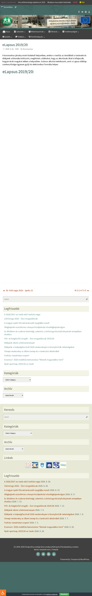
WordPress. (85, 559)
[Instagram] (85, 12)
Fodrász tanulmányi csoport (16, 355)
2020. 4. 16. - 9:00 (12, 49)
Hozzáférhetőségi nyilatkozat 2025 (31, 2)
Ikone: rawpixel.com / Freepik (46, 549)
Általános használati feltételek (59, 2)
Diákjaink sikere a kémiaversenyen (19, 342)
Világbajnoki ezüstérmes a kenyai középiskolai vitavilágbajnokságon (34, 327)
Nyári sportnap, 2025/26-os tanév (19, 363)
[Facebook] (79, 12)
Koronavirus (28, 49)
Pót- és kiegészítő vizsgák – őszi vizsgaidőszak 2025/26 (29, 338)
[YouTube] (82, 12)
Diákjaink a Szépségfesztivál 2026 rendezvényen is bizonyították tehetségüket (39, 347)
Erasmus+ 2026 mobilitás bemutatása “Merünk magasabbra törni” (34, 359)
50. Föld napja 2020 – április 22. (19, 290)
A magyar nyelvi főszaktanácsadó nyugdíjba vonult (26, 323)
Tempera (74, 559)
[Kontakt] (89, 12)
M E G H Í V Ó (81, 290)
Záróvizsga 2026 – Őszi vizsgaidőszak (21, 318)
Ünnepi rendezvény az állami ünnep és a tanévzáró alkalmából (31, 351)
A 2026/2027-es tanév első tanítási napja (22, 314)
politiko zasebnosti (52, 594)
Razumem (64, 594)
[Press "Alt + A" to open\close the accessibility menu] (3, 593)
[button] (46, 21)
